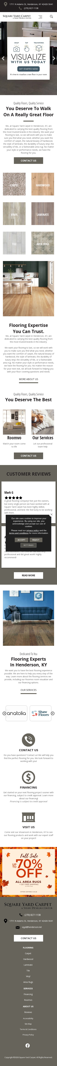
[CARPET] (14, 194)
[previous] (3, 58)
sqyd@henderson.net (32, 927)
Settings (28, 545)
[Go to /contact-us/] (28, 748)
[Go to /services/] (42, 429)
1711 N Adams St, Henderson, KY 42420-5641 (31, 4)
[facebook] (27, 1045)
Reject (35, 540)
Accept (21, 540)
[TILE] (14, 253)
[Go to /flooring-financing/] (28, 787)
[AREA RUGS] (42, 253)
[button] (28, 160)
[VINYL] (14, 224)
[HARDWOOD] (42, 194)
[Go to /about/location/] (28, 825)
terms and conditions (18, 533)
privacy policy (32, 530)
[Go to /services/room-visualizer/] (14, 429)
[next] (54, 58)
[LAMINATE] (42, 224)
